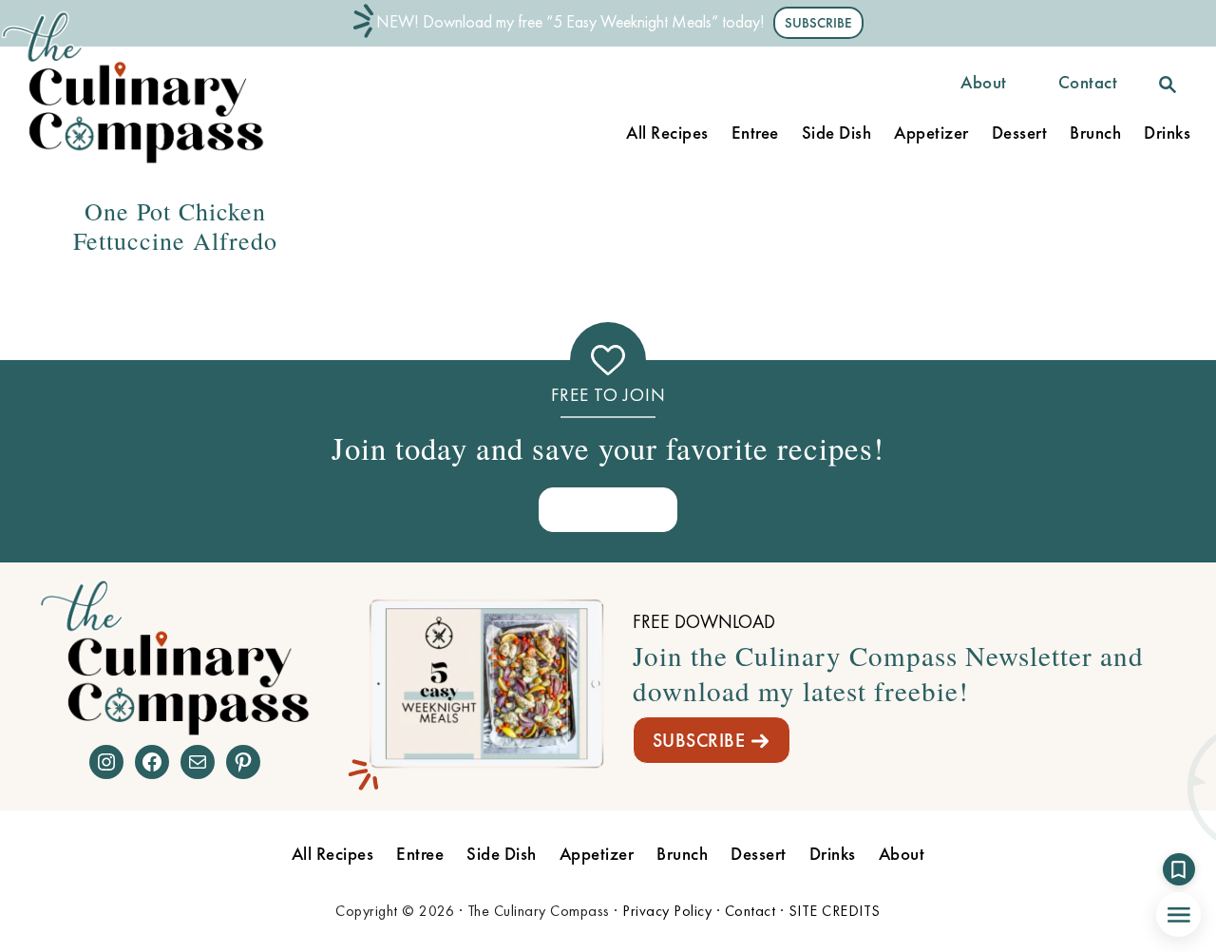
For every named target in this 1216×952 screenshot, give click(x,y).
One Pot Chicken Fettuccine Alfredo (175, 226)
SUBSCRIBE (699, 740)
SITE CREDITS (834, 911)
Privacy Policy (667, 911)
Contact (750, 911)
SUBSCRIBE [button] (818, 22)
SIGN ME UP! (608, 509)
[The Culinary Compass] (152, 163)
